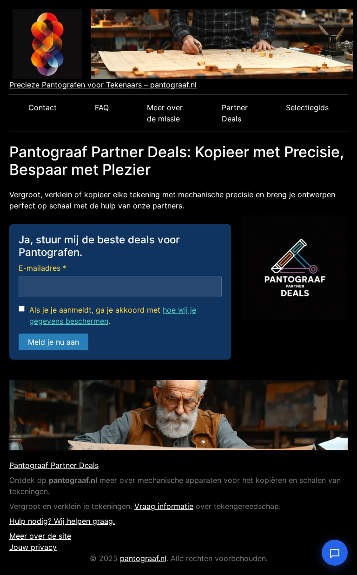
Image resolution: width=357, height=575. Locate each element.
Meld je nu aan (53, 342)
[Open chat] (335, 553)
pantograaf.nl (143, 558)
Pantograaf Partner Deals (54, 465)
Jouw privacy (33, 547)
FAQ (102, 107)
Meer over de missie (165, 113)
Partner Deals (235, 113)
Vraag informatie (163, 506)
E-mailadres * (42, 268)
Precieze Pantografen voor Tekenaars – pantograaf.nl (103, 84)
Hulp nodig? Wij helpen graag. (62, 521)
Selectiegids (307, 107)
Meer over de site (40, 536)
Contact (42, 107)
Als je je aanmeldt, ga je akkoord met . (112, 315)
